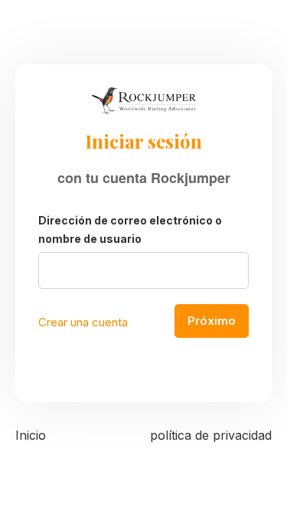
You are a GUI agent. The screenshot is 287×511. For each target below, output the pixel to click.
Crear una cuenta (83, 322)
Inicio (30, 435)
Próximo (212, 320)
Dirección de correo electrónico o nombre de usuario (130, 229)
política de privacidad (211, 435)
